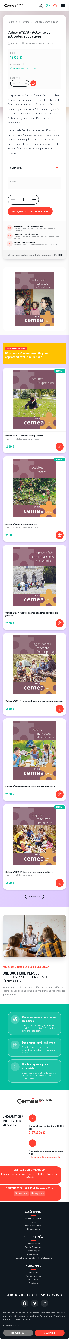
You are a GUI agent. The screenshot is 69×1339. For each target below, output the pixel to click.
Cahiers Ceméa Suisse (46, 21)
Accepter (49, 1332)
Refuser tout (18, 1332)
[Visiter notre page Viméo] (34, 1303)
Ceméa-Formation (33, 1247)
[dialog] (34, 1323)
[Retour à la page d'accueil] (14, 5)
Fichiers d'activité (33, 1218)
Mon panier (33, 1279)
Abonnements (33, 1229)
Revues (25, 21)
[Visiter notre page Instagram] (44, 1303)
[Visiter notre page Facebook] (24, 1303)
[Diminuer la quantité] (13, 83)
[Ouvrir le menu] (62, 5)
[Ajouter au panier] (33, 83)
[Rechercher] (40, 5)
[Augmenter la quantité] (25, 83)
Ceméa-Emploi (33, 1250)
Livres (33, 1222)
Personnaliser (11, 1325)
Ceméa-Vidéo (33, 1254)
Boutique (12, 21)
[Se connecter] (48, 5)
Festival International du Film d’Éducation (33, 1258)
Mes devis (33, 1283)
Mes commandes (33, 1276)
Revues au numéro (33, 1225)
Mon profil (33, 1272)
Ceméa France (33, 1243)
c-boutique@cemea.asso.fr (44, 1156)
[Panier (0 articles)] (55, 5)
